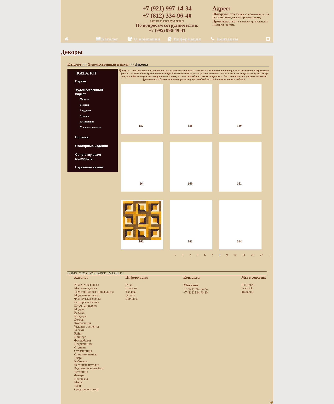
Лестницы (81, 371)
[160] (194, 198)
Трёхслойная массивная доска (94, 291)
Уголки (79, 330)
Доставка (131, 298)
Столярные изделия (91, 146)
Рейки (78, 333)
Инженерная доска (86, 284)
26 (252, 255)
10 (235, 255)
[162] (145, 256)
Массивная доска (85, 288)
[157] (145, 140)
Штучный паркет (85, 305)
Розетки (84, 104)
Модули (84, 99)
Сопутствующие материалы (88, 156)
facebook (247, 288)
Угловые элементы (90, 127)
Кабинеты (81, 361)
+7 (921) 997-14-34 (167, 8)
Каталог (109, 39)
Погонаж (82, 137)
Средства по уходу (86, 389)
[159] (243, 140)
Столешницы (83, 351)
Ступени (80, 347)
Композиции (87, 121)
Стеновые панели (86, 354)
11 (243, 255)
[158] (194, 140)
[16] (145, 198)
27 (261, 255)
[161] (243, 198)
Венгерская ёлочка (86, 302)
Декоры (84, 116)
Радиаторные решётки (89, 368)
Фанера (79, 375)
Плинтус (80, 337)
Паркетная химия (89, 167)
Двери (78, 357)
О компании (146, 39)
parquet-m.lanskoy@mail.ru (167, 20)
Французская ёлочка (87, 298)
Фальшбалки (82, 340)
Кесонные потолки (86, 364)
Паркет (80, 81)
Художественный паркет (109, 64)
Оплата (130, 295)
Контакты (227, 39)
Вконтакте (248, 284)
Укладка (130, 291)
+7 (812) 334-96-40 (167, 15)
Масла (78, 382)
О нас (129, 284)
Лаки (77, 385)
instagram (247, 291)
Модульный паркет (87, 295)
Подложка (81, 378)
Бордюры (85, 110)
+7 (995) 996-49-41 (167, 30)
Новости (131, 288)
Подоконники (83, 344)
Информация (186, 39)
